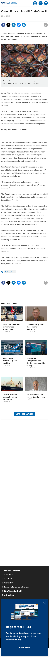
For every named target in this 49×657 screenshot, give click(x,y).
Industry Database (12, 570)
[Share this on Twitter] (8, 25)
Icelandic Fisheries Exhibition (16, 587)
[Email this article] (24, 25)
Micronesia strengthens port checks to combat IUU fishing (36, 362)
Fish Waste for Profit (13, 591)
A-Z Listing (9, 595)
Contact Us (9, 583)
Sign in (17, 20)
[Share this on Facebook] (3, 25)
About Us (8, 578)
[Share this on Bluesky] (19, 25)
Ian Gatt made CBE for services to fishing (36, 395)
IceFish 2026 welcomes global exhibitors (10, 360)
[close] (47, 20)
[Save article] (46, 25)
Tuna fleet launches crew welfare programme (11, 326)
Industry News (10, 272)
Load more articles (24, 414)
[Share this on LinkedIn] (13, 25)
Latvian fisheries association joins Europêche (10, 397)
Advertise (8, 574)
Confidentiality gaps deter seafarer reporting (35, 326)
